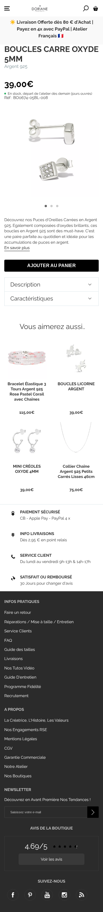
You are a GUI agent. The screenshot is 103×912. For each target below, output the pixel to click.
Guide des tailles (19, 649)
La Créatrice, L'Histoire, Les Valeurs (36, 720)
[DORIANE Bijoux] (40, 8)
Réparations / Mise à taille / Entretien (39, 622)
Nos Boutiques (17, 776)
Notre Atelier (16, 766)
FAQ (8, 640)
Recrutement (16, 696)
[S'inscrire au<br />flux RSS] (81, 895)
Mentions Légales (20, 739)
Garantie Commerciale (25, 757)
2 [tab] (51, 206)
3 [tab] (57, 206)
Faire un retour (17, 612)
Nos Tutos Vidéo (19, 668)
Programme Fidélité (22, 687)
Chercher (86, 8)
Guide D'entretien (20, 677)
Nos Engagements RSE (25, 730)
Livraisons (13, 659)
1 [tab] (46, 206)
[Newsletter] (93, 812)
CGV (8, 748)
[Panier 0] (95, 8)
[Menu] (7, 8)
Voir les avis (51, 859)
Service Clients (18, 631)
